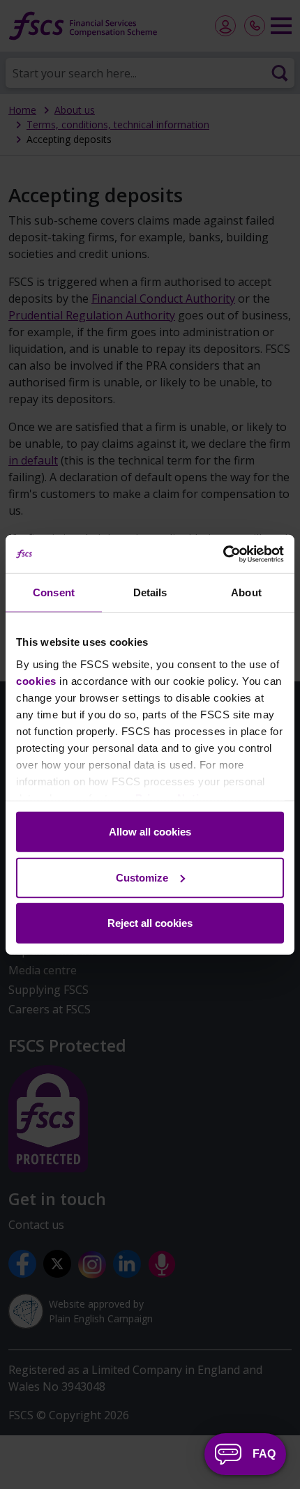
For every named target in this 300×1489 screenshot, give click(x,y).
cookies (36, 680)
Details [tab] (150, 592)
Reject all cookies (150, 923)
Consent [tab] (54, 592)
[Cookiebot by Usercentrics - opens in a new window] (223, 554)
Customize (142, 877)
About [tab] (246, 592)
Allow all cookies (150, 832)
